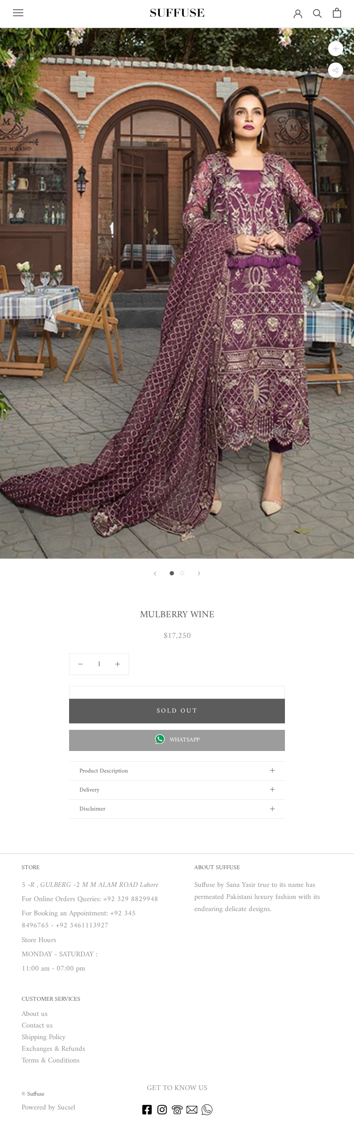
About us (34, 1014)
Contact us (37, 1026)
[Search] (317, 12)
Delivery (89, 790)
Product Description (103, 771)
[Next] (199, 573)
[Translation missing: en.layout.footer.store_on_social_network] (147, 1113)
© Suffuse (33, 1094)
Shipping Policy (44, 1037)
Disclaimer (92, 809)
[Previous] (155, 573)
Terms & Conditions (50, 1061)
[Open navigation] (18, 12)
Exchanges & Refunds (53, 1049)
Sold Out (177, 711)
